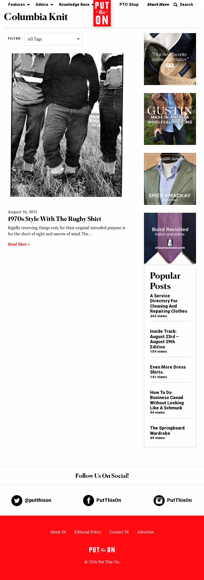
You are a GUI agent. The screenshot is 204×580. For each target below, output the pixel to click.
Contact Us (119, 531)
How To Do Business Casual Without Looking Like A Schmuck (167, 400)
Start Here (158, 4)
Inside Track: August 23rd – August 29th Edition (164, 339)
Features (16, 4)
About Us (58, 531)
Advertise (145, 531)
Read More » (19, 244)
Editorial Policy (87, 531)
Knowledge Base (74, 4)
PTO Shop (129, 4)
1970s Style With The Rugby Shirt (54, 219)
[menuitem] (17, 5)
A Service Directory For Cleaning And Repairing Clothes (168, 303)
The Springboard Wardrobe (167, 431)
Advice (42, 4)
